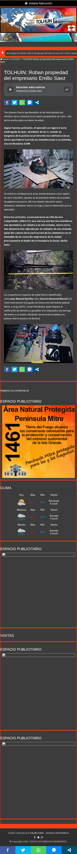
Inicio (6, 59)
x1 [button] (67, 89)
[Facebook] (35, 837)
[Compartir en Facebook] (7, 102)
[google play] (38, 837)
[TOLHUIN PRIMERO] (38, 20)
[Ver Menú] (4, 16)
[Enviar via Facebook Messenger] (30, 102)
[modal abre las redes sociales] (37, 102)
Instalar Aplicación (40, 3)
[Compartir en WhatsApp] (22, 102)
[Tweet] (14, 102)
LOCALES (15, 59)
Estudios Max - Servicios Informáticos (49, 833)
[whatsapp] (41, 837)
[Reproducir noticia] (10, 89)
